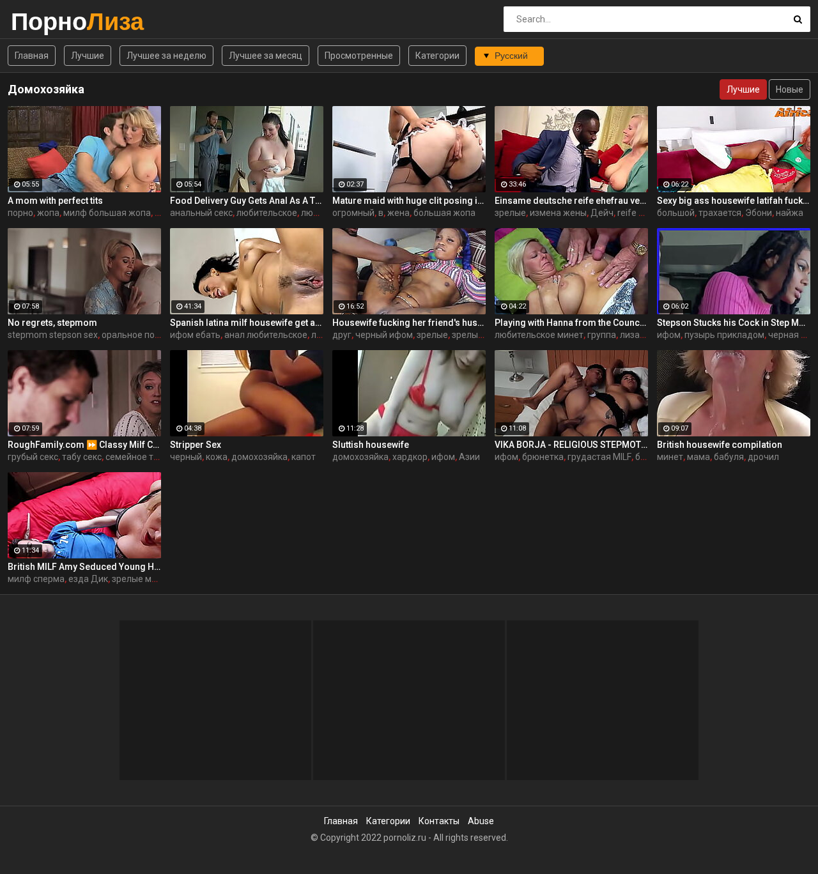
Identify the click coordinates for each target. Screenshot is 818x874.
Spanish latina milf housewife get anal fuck (246, 323)
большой (676, 213)
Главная (32, 55)
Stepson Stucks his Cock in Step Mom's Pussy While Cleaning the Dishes (733, 323)
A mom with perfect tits (55, 200)
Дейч (602, 213)
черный (186, 457)
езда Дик (88, 579)
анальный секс (201, 213)
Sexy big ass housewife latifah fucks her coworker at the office (733, 200)
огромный (353, 213)
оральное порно (136, 335)
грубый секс (33, 457)
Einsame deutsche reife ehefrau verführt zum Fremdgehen (571, 200)
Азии (469, 457)
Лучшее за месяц (265, 55)
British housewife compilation (719, 445)
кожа (217, 457)
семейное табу (136, 457)
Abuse (481, 821)
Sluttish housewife (370, 445)
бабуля (729, 457)
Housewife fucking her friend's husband (409, 323)
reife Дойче (642, 213)
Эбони (758, 213)
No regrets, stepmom (52, 323)
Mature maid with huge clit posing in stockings (409, 200)
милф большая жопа (107, 213)
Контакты (439, 821)
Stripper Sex (195, 445)
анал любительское (265, 335)
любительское (266, 213)
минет (670, 457)
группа (601, 335)
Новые (789, 89)
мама (698, 457)
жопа (48, 213)
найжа (789, 213)
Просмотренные (359, 55)
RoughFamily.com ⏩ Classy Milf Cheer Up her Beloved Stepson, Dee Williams (84, 445)
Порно (44, 21)
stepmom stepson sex (53, 335)
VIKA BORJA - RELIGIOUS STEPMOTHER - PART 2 (571, 445)
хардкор (410, 457)
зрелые (510, 213)
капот (303, 457)
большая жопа (444, 213)
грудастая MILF (599, 457)
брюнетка (543, 457)
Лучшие (87, 55)
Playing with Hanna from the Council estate (571, 323)
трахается (719, 213)
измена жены (558, 213)
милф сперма (36, 579)
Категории (437, 55)
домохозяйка (259, 457)
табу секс (82, 457)
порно (20, 213)
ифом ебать (195, 335)
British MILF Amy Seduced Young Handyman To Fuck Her (84, 567)
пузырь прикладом (724, 335)
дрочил (763, 457)
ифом (669, 335)
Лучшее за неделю (166, 55)
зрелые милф (140, 579)
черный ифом (384, 335)
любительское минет (539, 335)
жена (398, 213)
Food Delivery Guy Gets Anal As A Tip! (246, 200)
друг (341, 335)
